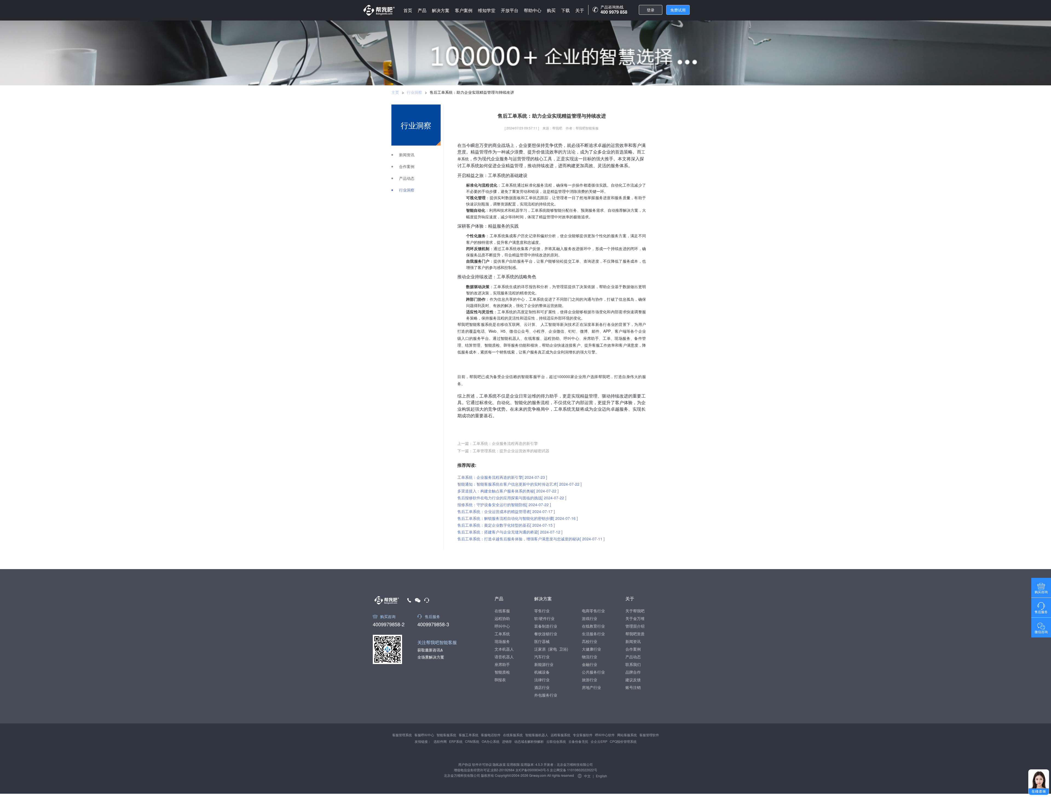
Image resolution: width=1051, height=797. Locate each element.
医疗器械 (542, 641)
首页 (407, 10)
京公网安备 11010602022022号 (573, 769)
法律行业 (542, 679)
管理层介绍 (635, 626)
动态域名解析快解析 (529, 741)
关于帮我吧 (635, 610)
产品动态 (406, 178)
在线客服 (502, 610)
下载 (565, 10)
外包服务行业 (545, 695)
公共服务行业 (593, 672)
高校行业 (589, 641)
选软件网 (440, 741)
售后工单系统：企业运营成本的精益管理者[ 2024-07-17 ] (506, 511)
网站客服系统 (627, 734)
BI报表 (500, 679)
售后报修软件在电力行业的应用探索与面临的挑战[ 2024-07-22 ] (511, 497)
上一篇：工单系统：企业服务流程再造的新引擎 (497, 443)
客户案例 (463, 10)
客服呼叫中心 (424, 734)
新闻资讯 (406, 154)
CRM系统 (472, 741)
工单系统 (502, 633)
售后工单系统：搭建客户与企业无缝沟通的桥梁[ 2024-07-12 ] (509, 532)
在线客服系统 (513, 734)
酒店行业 (542, 687)
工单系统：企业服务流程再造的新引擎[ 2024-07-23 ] (502, 477)
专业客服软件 (583, 734)
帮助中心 (532, 10)
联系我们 (633, 664)
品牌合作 (633, 672)
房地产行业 (591, 687)
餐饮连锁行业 (545, 633)
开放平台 (509, 10)
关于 (579, 10)
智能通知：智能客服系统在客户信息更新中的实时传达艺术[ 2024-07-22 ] (519, 484)
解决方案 (440, 10)
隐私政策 (499, 764)
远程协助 (502, 618)
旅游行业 (589, 679)
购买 (551, 10)
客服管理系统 (402, 734)
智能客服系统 (446, 734)
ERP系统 (456, 741)
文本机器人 (504, 649)
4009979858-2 (389, 624)
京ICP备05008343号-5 (532, 769)
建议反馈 (633, 679)
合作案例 (406, 166)
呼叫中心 (502, 626)
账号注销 (633, 687)
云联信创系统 (556, 741)
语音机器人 (504, 656)
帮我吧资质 (635, 633)
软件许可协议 (482, 764)
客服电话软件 (491, 734)
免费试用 (678, 10)
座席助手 (502, 664)
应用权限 (513, 764)
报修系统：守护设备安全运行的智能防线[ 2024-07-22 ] (504, 504)
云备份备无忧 (578, 741)
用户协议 (464, 764)
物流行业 (589, 656)
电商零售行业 (593, 610)
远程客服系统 (560, 734)
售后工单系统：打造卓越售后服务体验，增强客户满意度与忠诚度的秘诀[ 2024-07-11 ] (531, 538)
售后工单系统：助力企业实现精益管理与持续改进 (472, 92)
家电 (553, 649)
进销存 (507, 741)
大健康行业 (591, 649)
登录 (650, 10)
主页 (395, 92)
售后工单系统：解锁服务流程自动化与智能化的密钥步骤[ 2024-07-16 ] (517, 518)
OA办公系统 (490, 741)
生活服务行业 (593, 633)
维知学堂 (486, 10)
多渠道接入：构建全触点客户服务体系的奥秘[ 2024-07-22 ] (508, 491)
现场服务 (502, 641)
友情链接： (423, 741)
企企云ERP (599, 741)
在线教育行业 (593, 626)
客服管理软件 (649, 734)
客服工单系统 (468, 734)
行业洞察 (414, 92)
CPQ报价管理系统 (623, 741)
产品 (422, 10)
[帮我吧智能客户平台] (379, 10)
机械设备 (542, 672)
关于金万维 (635, 618)
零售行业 (542, 610)
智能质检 (502, 672)
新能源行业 (543, 664)
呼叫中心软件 (605, 734)
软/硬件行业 (544, 618)
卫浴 (563, 649)
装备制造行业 (545, 626)
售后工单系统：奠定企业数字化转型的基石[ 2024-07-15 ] (506, 525)
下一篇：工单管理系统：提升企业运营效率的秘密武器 (503, 450)
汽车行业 (542, 656)
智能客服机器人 (536, 734)
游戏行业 (589, 618)
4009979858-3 (433, 624)
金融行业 (589, 664)
